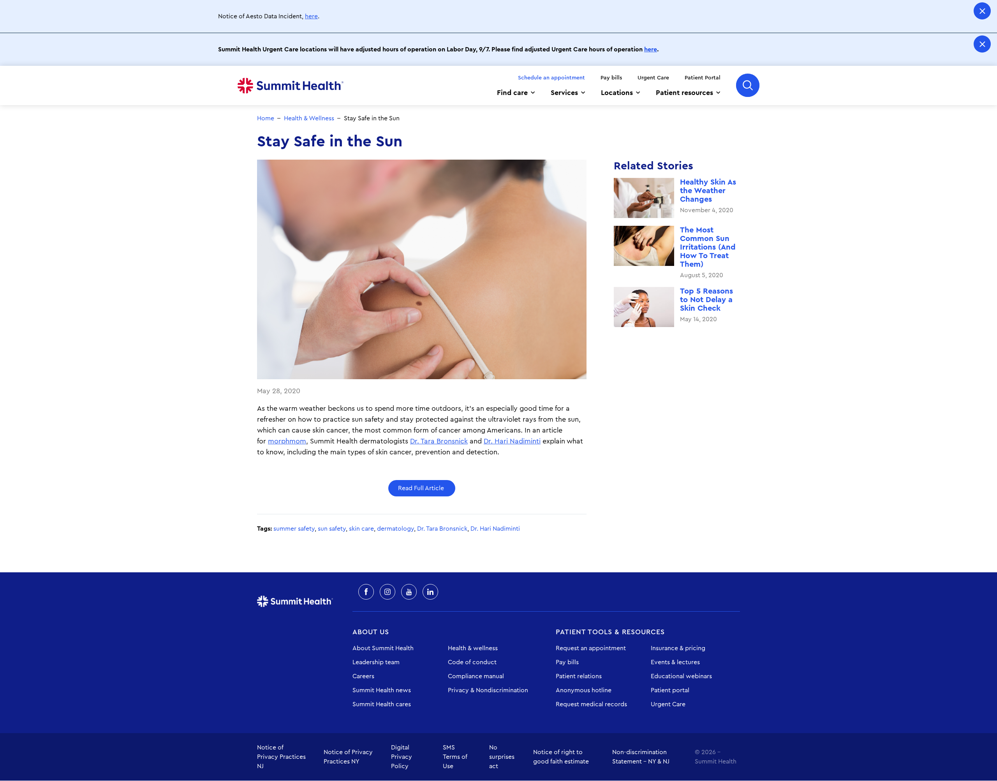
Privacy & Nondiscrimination (488, 690)
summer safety (294, 529)
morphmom (287, 441)
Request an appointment (591, 648)
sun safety (332, 529)
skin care (361, 529)
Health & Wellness (309, 118)
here (311, 16)
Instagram (387, 592)
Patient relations (579, 676)
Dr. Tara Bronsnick (439, 441)
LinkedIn (430, 592)
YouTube (409, 592)
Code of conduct (472, 662)
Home (290, 85)
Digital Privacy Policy (401, 756)
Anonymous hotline (583, 690)
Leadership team (376, 662)
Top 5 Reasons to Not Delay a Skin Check (706, 299)
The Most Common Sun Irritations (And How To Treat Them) (708, 247)
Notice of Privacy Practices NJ (281, 756)
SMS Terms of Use (455, 756)
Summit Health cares (381, 704)
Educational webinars (681, 676)
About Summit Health (383, 648)
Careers (363, 676)
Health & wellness (473, 648)
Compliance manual (476, 676)
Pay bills (611, 78)
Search (747, 85)
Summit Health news (381, 690)
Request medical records (591, 704)
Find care (512, 92)
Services (564, 92)
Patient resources (684, 92)
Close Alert (982, 10)
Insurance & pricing (678, 648)
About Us (370, 631)
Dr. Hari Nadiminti (512, 441)
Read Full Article (422, 488)
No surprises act (501, 756)
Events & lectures (675, 662)
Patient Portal (702, 78)
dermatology (395, 529)
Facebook (366, 592)
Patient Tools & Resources (610, 631)
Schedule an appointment (551, 78)
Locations (617, 92)
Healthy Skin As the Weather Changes (708, 190)
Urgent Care (653, 78)
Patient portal (670, 690)
